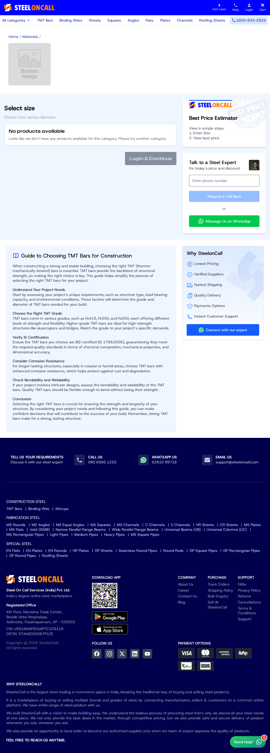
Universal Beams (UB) (183, 529)
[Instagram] (109, 653)
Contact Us (187, 596)
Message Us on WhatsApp (228, 221)
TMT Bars (45, 20)
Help (235, 10)
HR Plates (81, 550)
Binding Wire (38, 508)
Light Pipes (59, 534)
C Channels (155, 524)
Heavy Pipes (114, 534)
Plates (165, 20)
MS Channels (128, 524)
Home (13, 36)
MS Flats (16, 529)
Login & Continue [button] (150, 158)
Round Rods (173, 550)
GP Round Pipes (22, 555)
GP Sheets (104, 550)
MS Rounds (16, 524)
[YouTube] (147, 653)
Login (249, 10)
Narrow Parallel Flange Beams (81, 529)
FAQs (242, 584)
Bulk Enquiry (218, 596)
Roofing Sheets (212, 20)
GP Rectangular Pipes (241, 550)
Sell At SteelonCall (217, 605)
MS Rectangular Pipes (25, 534)
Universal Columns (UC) (227, 529)
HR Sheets (205, 524)
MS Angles (41, 524)
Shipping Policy (220, 590)
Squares (114, 20)
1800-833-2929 (251, 20)
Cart (262, 10)
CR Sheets (229, 524)
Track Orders (218, 584)
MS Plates (252, 524)
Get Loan (219, 7)
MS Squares (100, 524)
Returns (244, 596)
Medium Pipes (86, 534)
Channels (185, 20)
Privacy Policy (249, 590)
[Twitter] (122, 653)
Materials (30, 36)
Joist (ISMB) (40, 529)
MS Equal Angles (70, 524)
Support (244, 619)
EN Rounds (57, 550)
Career (183, 590)
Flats (149, 20)
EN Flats (13, 550)
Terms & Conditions (247, 611)
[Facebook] (97, 653)
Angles (133, 20)
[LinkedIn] (134, 653)
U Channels (180, 524)
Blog (181, 602)
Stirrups (62, 508)
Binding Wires (70, 20)
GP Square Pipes (203, 550)
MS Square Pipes (145, 534)
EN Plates (34, 550)
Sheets (95, 20)
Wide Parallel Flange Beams (135, 529)
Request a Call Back (224, 196)
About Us (185, 584)
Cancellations (249, 602)
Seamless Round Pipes (138, 550)
